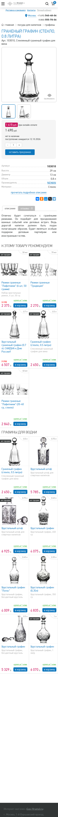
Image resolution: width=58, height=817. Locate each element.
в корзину (20, 305)
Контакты (31, 10)
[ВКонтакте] (37, 199)
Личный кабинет (44, 10)
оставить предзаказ (20, 152)
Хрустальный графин (42, 528)
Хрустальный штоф (41, 469)
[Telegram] (54, 199)
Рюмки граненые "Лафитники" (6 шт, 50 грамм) (13, 286)
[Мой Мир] (46, 199)
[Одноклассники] (41, 199)
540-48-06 (47, 15)
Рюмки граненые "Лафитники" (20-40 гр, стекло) (12, 404)
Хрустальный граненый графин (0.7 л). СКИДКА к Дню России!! (13, 346)
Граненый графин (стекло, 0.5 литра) (40, 343)
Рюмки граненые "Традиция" (40, 284)
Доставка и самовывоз (16, 10)
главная (9, 24)
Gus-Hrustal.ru (35, 809)
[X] (50, 199)
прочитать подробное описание (29, 192)
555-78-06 (48, 19)
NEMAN (51, 182)
